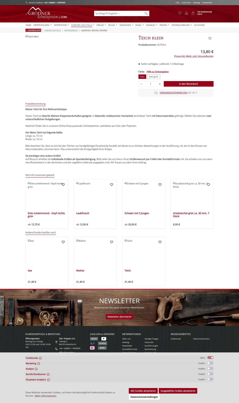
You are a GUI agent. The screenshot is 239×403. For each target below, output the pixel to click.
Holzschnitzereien (201, 338)
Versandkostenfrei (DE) (173, 92)
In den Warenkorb (188, 83)
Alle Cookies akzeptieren (143, 390)
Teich (128, 270)
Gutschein (186, 2)
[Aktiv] (210, 357)
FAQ (177, 2)
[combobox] (118, 13)
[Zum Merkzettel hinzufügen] (209, 38)
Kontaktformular (129, 349)
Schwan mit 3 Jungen (137, 213)
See (30, 270)
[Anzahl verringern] (141, 84)
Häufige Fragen (152, 338)
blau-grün (153, 76)
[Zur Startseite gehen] (46, 13)
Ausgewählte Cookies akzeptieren (178, 390)
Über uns (126, 338)
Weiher (80, 270)
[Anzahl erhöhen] (160, 84)
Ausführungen (151, 345)
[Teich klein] (79, 65)
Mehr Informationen (45, 395)
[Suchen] (146, 13)
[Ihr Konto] (186, 13)
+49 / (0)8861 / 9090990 (54, 2)
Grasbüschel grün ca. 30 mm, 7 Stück (191, 215)
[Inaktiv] (210, 363)
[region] (79, 65)
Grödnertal (176, 338)
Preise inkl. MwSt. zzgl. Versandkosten (194, 56)
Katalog (196, 2)
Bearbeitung (150, 349)
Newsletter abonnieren (119, 316)
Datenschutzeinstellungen (144, 396)
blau (142, 76)
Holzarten (149, 342)
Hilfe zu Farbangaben (158, 71)
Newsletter (207, 2)
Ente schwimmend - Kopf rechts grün (46, 215)
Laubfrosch (82, 213)
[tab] (35, 104)
